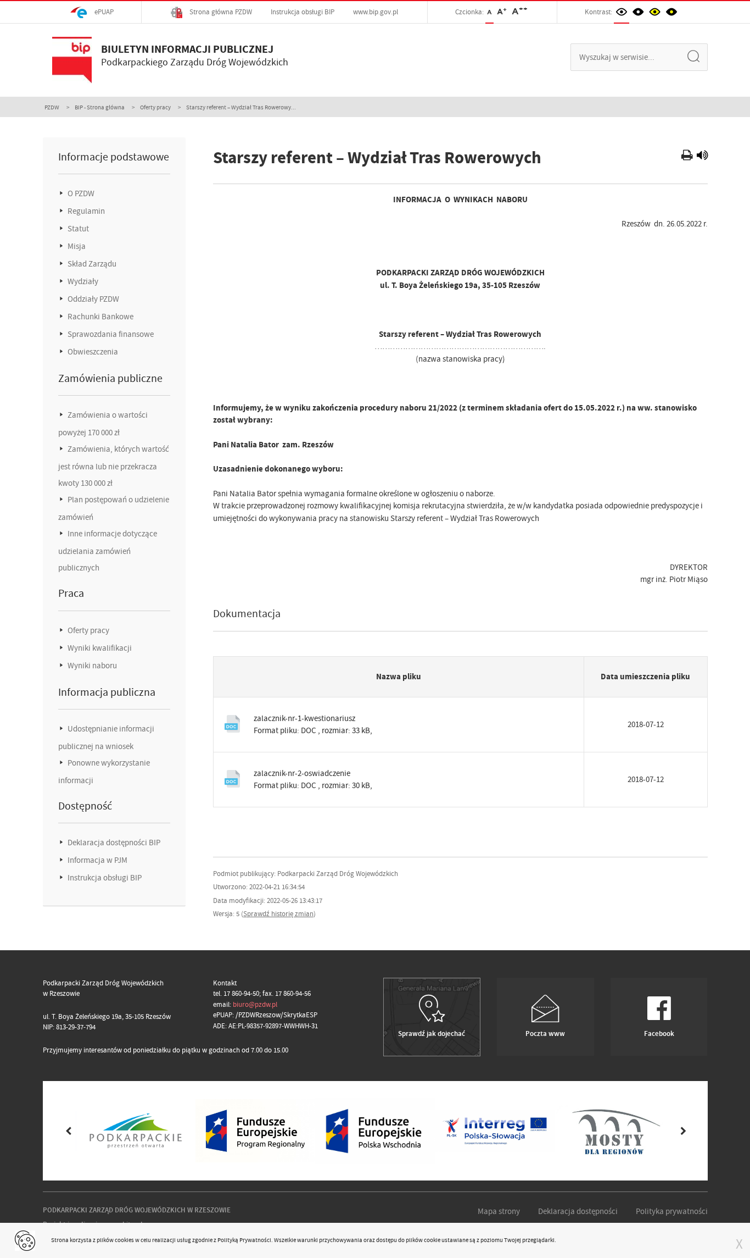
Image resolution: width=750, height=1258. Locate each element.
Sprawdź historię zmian (278, 913)
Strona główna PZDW (220, 11)
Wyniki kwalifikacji (99, 647)
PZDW (51, 107)
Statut (77, 228)
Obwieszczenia (92, 351)
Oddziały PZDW (92, 298)
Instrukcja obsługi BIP (302, 11)
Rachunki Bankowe (99, 316)
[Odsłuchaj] (702, 156)
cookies (124, 1240)
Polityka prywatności (672, 1211)
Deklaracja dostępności (578, 1211)
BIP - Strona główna (100, 107)
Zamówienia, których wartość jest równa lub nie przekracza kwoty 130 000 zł (113, 466)
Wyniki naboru (91, 665)
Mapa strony (499, 1211)
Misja (76, 246)
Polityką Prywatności (244, 1240)
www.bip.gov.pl (375, 11)
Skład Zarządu (91, 263)
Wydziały (82, 281)
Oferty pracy (155, 107)
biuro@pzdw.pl (255, 1004)
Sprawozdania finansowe (110, 334)
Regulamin (85, 211)
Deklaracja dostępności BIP (113, 842)
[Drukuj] (688, 156)
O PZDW (80, 193)
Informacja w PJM (96, 860)
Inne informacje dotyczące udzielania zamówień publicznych (107, 550)
